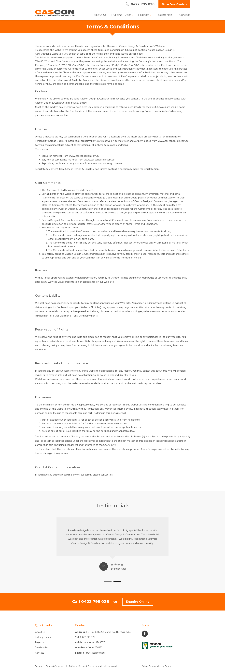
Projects (144, 14)
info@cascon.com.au (94, 653)
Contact (184, 14)
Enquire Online (137, 601)
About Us (100, 14)
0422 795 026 (95, 601)
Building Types (121, 14)
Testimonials (164, 14)
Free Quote (173, 4)
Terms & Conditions (55, 666)
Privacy (38, 666)
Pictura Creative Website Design (156, 666)
